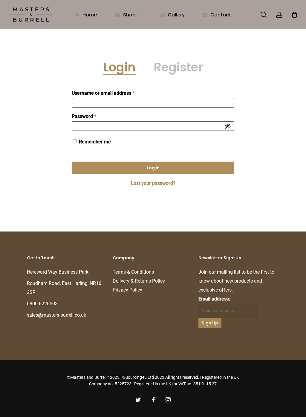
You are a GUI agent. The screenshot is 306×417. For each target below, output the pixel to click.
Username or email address (103, 93)
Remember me (95, 142)
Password (84, 116)
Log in (153, 168)
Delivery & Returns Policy (139, 281)
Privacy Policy (127, 290)
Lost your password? (153, 183)
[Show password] (227, 126)
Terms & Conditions (133, 272)
